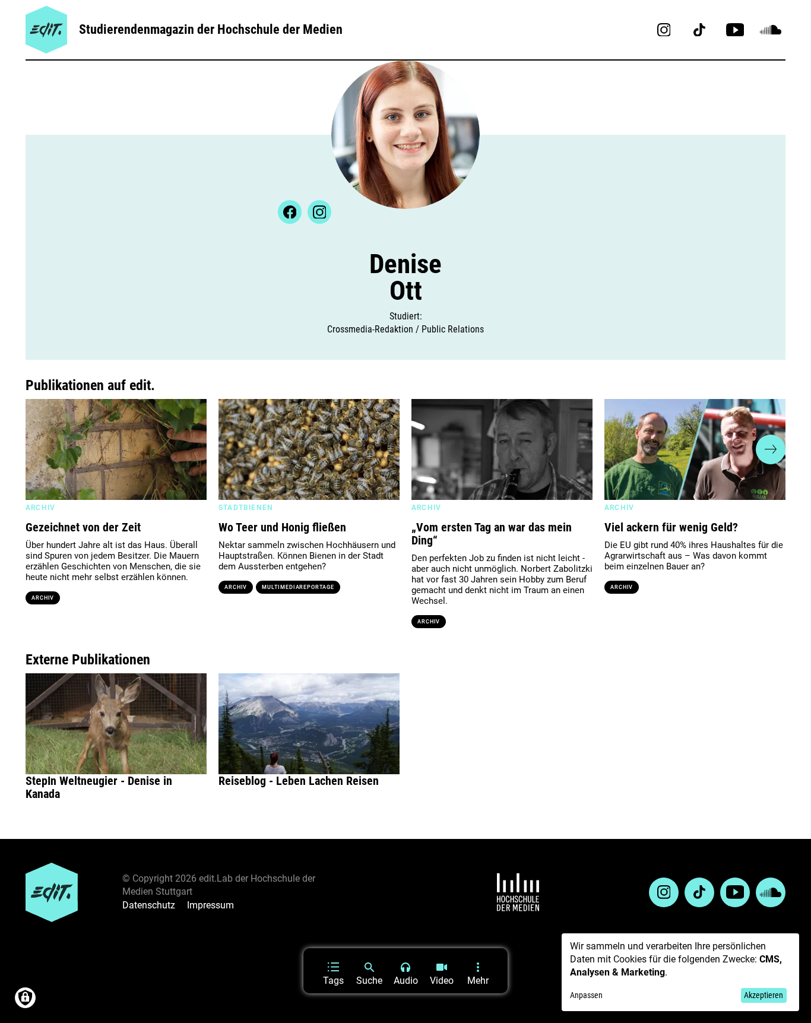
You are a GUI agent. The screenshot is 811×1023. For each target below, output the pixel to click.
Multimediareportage (298, 587)
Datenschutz (148, 905)
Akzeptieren (763, 995)
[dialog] (680, 972)
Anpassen (586, 995)
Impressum (210, 905)
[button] (40, 449)
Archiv (42, 598)
